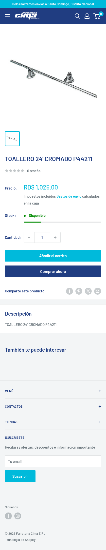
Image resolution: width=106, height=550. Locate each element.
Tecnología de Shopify (20, 540)
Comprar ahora (53, 271)
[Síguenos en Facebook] (8, 515)
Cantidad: (13, 237)
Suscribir (20, 476)
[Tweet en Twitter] (88, 291)
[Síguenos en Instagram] (17, 515)
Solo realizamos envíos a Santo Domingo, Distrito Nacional (53, 4)
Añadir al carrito (53, 255)
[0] (97, 16)
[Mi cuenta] (87, 16)
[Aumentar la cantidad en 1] (55, 237)
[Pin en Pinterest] (78, 291)
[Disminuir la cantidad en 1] (29, 237)
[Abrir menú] (7, 16)
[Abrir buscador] (77, 16)
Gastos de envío (68, 196)
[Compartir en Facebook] (69, 291)
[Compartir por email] (97, 291)
